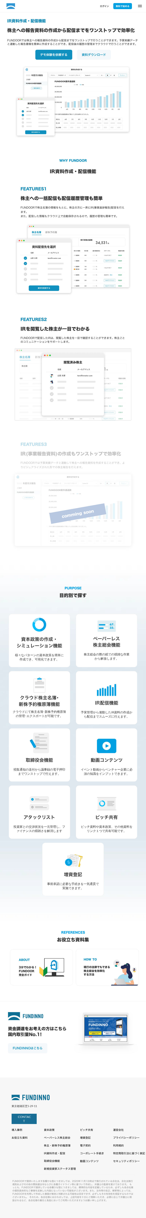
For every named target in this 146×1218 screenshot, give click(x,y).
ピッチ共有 (86, 1130)
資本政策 (49, 1130)
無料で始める (122, 6)
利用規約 (118, 1145)
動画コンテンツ (89, 1161)
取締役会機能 (52, 1161)
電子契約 (85, 1145)
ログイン (104, 6)
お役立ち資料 (20, 1138)
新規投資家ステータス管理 (60, 1169)
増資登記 (85, 1138)
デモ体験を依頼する (53, 54)
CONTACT (24, 1119)
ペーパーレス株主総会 (57, 1138)
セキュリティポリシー (126, 1161)
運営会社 (118, 1130)
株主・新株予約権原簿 (57, 1145)
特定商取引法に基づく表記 (129, 1153)
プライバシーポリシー (126, 1138)
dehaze (140, 6)
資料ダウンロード (94, 54)
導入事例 (17, 1130)
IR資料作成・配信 (54, 1153)
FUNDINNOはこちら (28, 1048)
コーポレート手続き (92, 1153)
